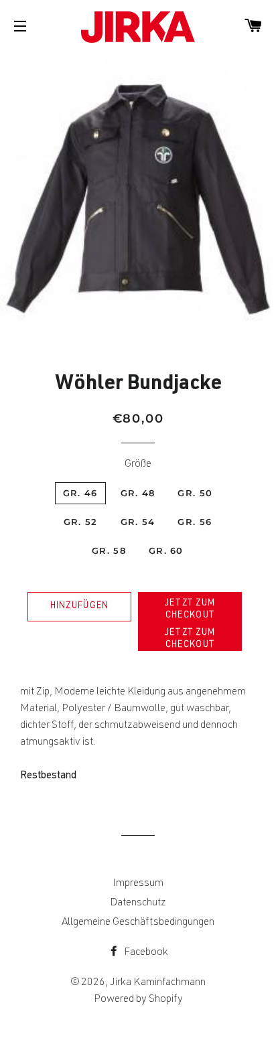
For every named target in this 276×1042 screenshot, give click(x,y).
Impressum (138, 884)
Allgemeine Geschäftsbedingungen (138, 922)
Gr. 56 (195, 521)
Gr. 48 (138, 493)
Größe (138, 464)
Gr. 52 (81, 521)
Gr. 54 (138, 521)
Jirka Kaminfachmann (158, 983)
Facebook (145, 953)
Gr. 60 (166, 550)
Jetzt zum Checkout (190, 609)
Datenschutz (138, 903)
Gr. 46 (80, 493)
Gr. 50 (195, 493)
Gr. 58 (109, 550)
